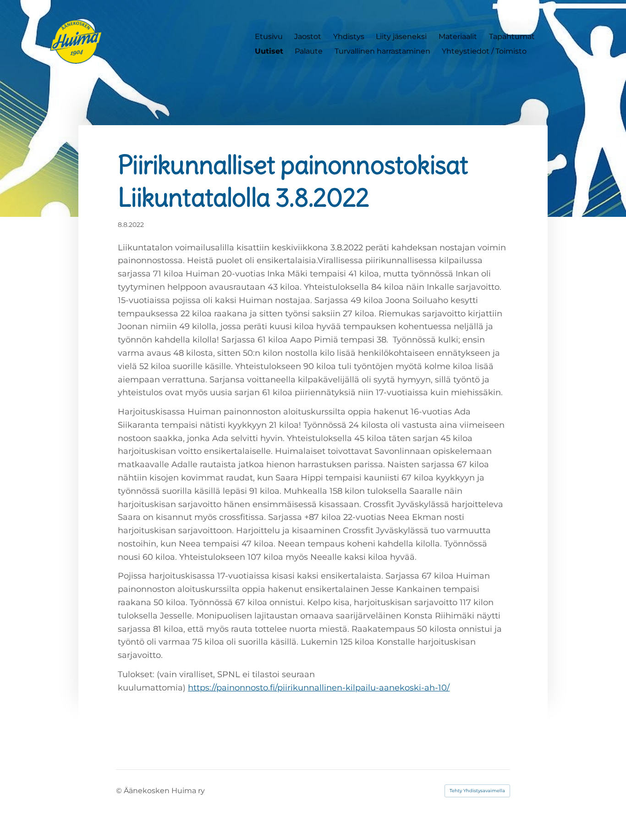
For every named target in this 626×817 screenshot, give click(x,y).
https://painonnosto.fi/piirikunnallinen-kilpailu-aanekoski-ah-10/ (319, 688)
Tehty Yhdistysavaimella (477, 791)
